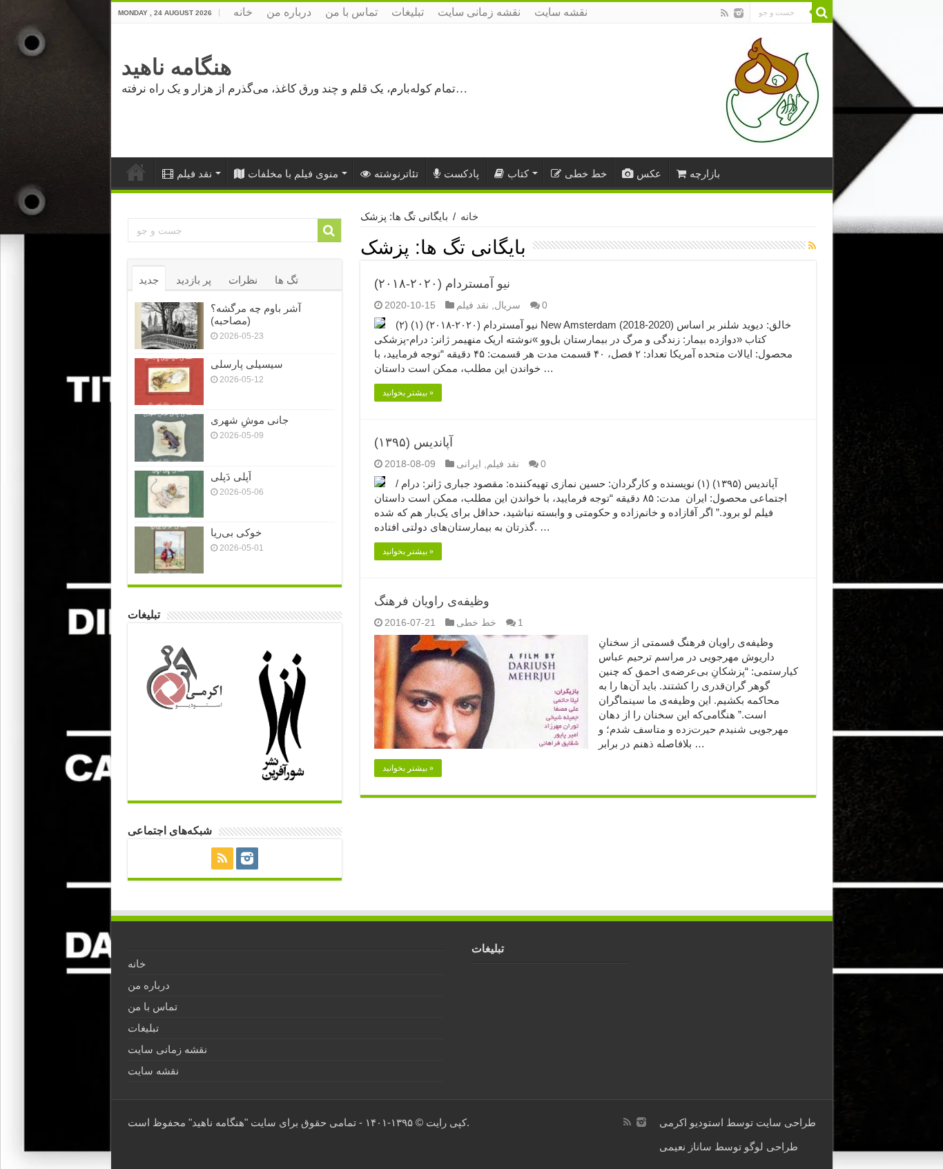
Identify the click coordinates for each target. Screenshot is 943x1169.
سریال (507, 305)
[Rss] (724, 13)
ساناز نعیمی (685, 1146)
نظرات (243, 280)
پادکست (461, 173)
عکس (648, 173)
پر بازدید (193, 280)
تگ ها (286, 280)
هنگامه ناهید (176, 67)
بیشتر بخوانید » (408, 392)
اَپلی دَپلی (231, 476)
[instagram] (738, 13)
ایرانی (468, 463)
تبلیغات (407, 12)
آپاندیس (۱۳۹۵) (413, 442)
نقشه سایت (560, 12)
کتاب (518, 173)
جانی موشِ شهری (250, 420)
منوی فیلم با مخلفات (293, 173)
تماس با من (351, 12)
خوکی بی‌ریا (236, 532)
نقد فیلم (194, 173)
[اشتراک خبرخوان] (812, 245)
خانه (243, 12)
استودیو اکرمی (691, 1122)
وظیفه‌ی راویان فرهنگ (431, 601)
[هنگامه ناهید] (769, 89)
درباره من (288, 12)
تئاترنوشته (396, 173)
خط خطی (586, 173)
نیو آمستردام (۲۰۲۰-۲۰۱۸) (442, 284)
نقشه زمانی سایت (479, 12)
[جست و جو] (822, 12)
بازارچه (705, 173)
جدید (149, 280)
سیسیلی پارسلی (247, 364)
